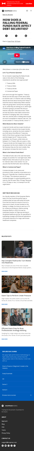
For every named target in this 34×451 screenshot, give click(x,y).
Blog (3, 424)
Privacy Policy (6, 433)
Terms (4, 430)
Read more (5, 271)
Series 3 (4, 384)
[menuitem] (27, 10)
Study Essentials (7, 373)
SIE (3, 379)
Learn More (29, 3)
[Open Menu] (31, 10)
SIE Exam (17, 41)
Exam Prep (11, 41)
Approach (5, 421)
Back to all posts (8, 15)
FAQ (3, 427)
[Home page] (9, 11)
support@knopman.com (9, 442)
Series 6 (4, 390)
